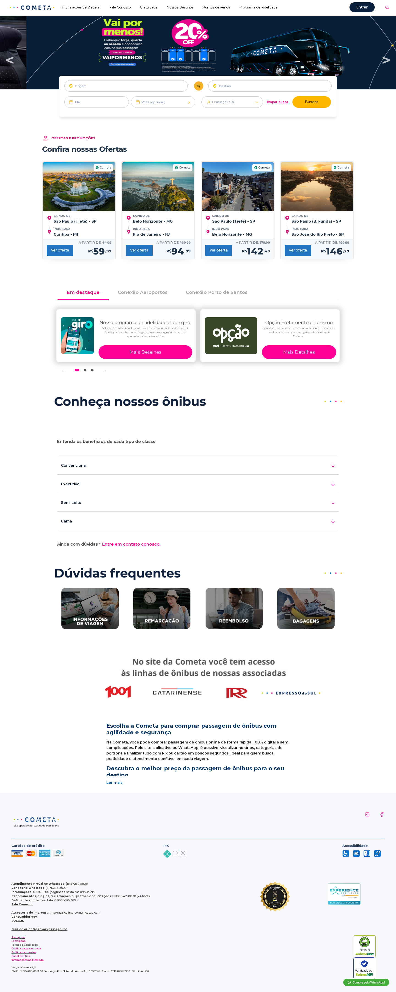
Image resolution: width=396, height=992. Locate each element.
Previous (63, 370)
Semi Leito (71, 502)
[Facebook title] (377, 820)
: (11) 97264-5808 (49, 883)
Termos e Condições (24, 944)
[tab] (198, 292)
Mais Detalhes (145, 352)
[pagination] (387, 7)
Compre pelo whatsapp (366, 982)
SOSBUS (17, 921)
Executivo (70, 484)
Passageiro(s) (223, 102)
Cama (66, 521)
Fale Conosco (120, 7)
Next (104, 370)
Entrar (362, 7)
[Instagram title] (362, 820)
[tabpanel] (126, 335)
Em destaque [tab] (83, 292)
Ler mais (114, 782)
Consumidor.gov (24, 916)
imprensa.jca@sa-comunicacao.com (75, 912)
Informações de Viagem (80, 7)
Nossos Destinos (180, 7)
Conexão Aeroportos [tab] (143, 292)
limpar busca (277, 102)
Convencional (74, 465)
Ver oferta (60, 250)
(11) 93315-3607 (39, 888)
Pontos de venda (216, 7)
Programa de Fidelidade (258, 7)
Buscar (311, 102)
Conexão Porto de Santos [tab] (217, 292)
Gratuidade (148, 7)
